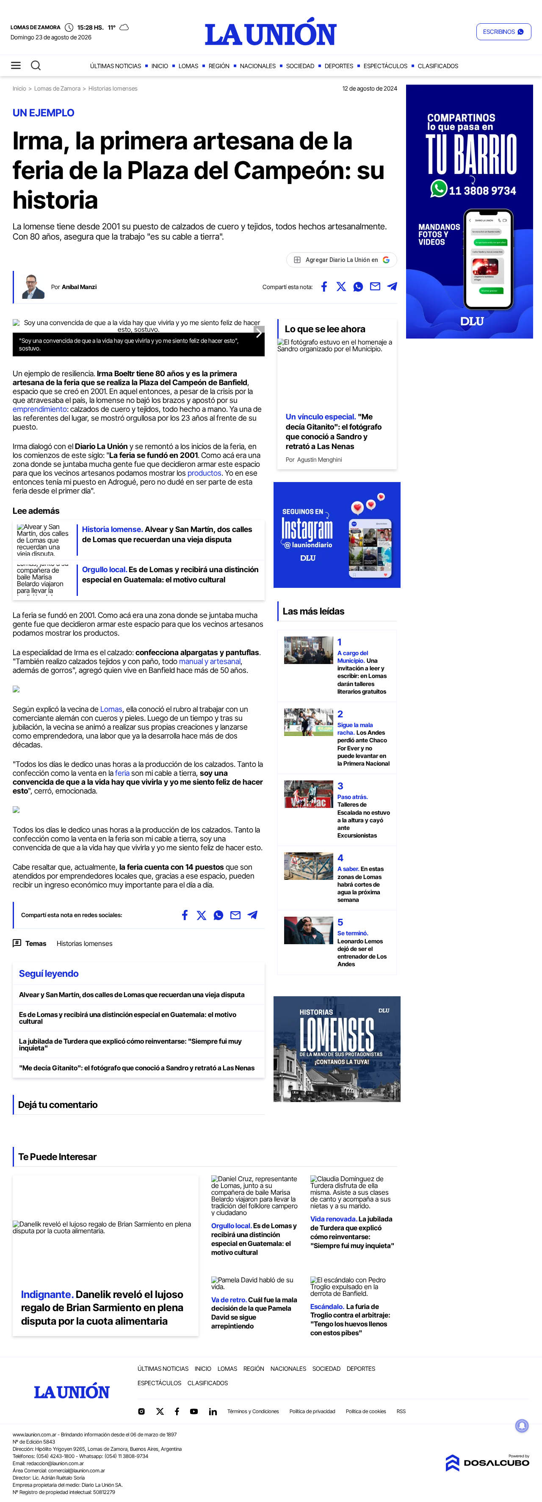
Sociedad (300, 65)
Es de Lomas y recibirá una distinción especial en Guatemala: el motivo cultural (127, 1017)
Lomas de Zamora (57, 88)
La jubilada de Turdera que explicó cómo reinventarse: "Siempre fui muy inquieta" (130, 1044)
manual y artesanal (210, 661)
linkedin (212, 1411)
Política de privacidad (312, 1411)
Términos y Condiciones (253, 1411)
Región (219, 65)
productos (204, 473)
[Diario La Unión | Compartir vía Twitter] (341, 286)
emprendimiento (40, 409)
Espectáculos (385, 65)
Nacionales (258, 65)
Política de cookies (366, 1411)
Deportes (339, 65)
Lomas (188, 65)
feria (122, 773)
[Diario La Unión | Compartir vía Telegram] (392, 286)
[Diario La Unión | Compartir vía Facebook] (324, 286)
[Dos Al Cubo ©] (487, 1469)
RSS (401, 1411)
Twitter (160, 1411)
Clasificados (438, 65)
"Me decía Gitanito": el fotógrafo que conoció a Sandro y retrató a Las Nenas (136, 1068)
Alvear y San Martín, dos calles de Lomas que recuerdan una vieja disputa (132, 994)
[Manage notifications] (522, 1426)
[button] (503, 31)
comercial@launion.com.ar (76, 1470)
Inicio (160, 65)
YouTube (194, 1411)
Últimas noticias (115, 65)
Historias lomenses (85, 943)
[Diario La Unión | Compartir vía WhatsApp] (358, 286)
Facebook (177, 1411)
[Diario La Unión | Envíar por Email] (375, 286)
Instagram (141, 1411)
